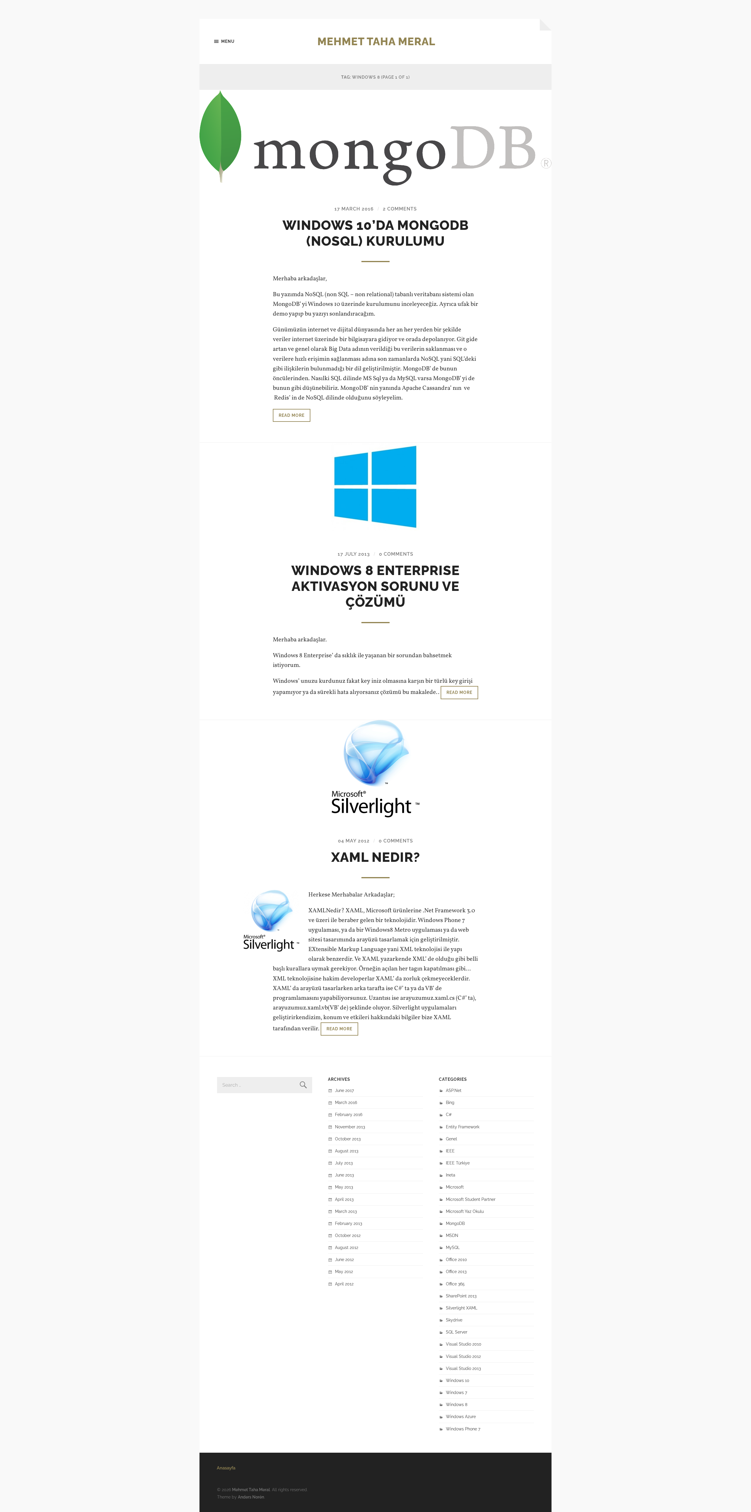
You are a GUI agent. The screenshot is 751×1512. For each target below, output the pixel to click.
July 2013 (344, 1162)
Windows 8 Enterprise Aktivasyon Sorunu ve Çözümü (375, 586)
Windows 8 (456, 1404)
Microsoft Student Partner (470, 1199)
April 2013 (344, 1199)
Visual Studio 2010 (463, 1343)
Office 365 (455, 1283)
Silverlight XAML (461, 1307)
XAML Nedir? (375, 857)
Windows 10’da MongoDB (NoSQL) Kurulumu (376, 233)
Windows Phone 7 (463, 1428)
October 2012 (348, 1235)
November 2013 (350, 1126)
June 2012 (344, 1259)
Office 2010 (456, 1259)
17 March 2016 (354, 209)
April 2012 (344, 1283)
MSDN (452, 1235)
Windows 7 (456, 1392)
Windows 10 (457, 1380)
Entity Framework (462, 1126)
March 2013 (346, 1211)
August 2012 (346, 1247)
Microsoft (455, 1186)
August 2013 (346, 1150)
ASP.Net (453, 1090)
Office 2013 (456, 1271)
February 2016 (348, 1114)
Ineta (450, 1174)
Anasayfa (226, 1468)
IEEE (450, 1150)
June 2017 (344, 1090)
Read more (292, 415)
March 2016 (346, 1102)
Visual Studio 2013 (463, 1368)
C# (449, 1114)
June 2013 (344, 1174)
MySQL (453, 1247)
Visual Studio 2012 (463, 1356)
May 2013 (344, 1186)
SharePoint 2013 (461, 1295)
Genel (451, 1138)
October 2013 (348, 1138)
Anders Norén (251, 1496)
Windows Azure (461, 1416)
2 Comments (400, 209)
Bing (450, 1102)
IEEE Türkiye (458, 1162)
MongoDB (455, 1223)
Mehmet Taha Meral (376, 41)
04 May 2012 (354, 841)
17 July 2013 (354, 554)
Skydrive (454, 1319)
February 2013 (348, 1223)
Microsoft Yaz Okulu (465, 1211)
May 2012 (344, 1271)
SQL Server (456, 1331)
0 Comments (396, 554)
